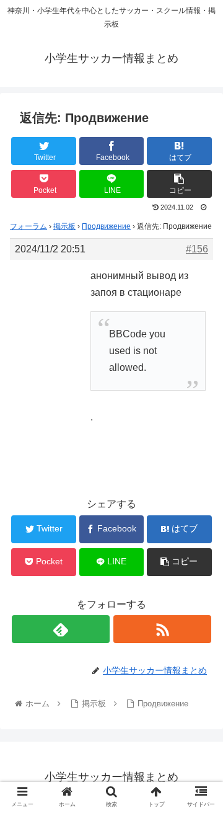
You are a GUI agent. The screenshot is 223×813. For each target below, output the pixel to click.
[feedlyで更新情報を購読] (60, 629)
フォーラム (28, 226)
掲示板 (64, 226)
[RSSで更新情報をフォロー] (162, 629)
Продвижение (106, 226)
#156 (197, 249)
